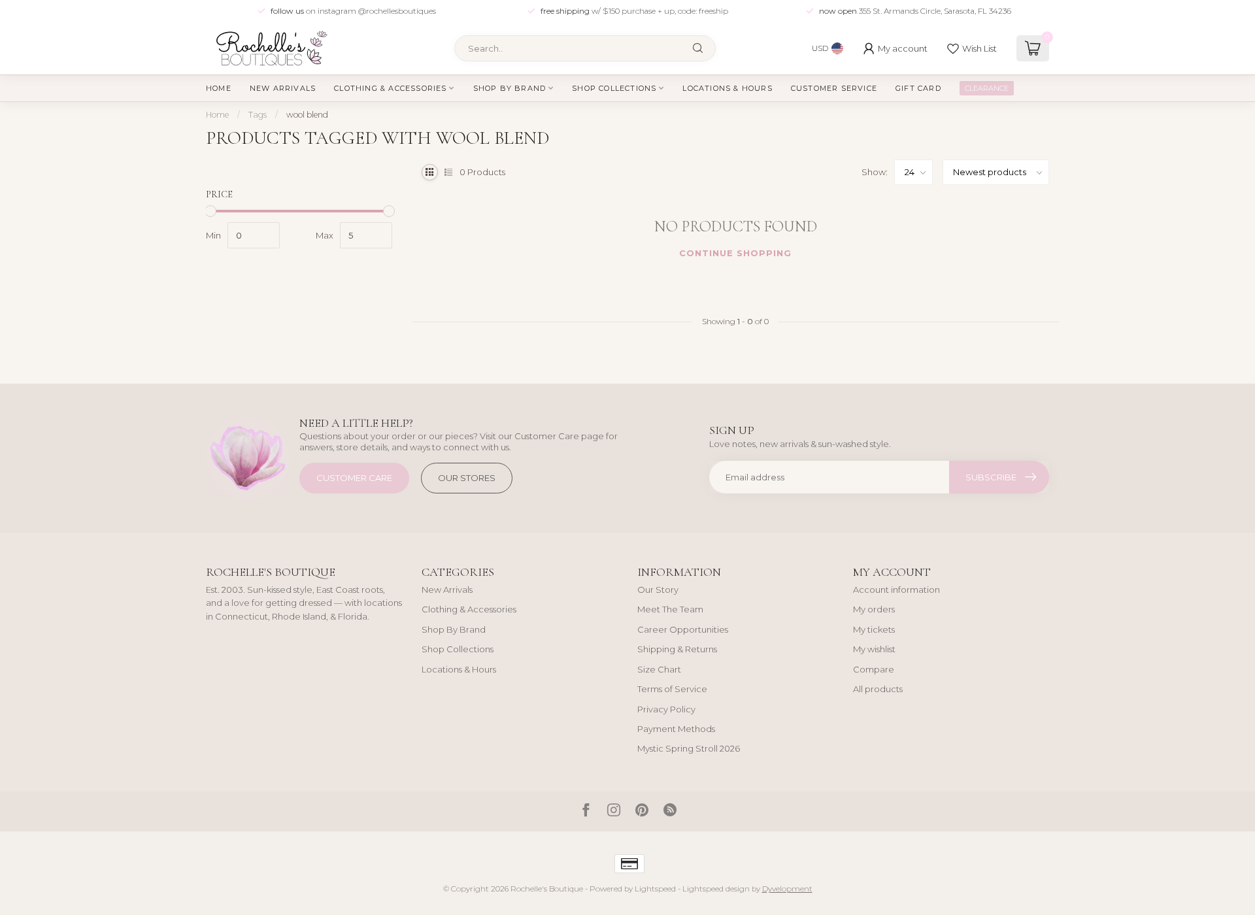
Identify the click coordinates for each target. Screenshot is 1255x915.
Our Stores (466, 478)
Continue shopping (735, 253)
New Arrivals (283, 88)
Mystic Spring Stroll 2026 (688, 748)
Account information (896, 589)
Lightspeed (655, 888)
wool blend (307, 115)
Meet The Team (670, 609)
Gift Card (918, 88)
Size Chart (659, 669)
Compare (873, 669)
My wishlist (874, 649)
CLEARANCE (987, 88)
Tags (257, 115)
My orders (874, 609)
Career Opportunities (682, 629)
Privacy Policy (666, 709)
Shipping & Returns (677, 649)
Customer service (834, 88)
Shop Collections (614, 88)
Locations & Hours (727, 88)
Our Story (657, 589)
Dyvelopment (787, 888)
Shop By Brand (509, 88)
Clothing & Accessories (390, 88)
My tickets (874, 629)
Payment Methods (676, 729)
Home (218, 88)
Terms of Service (672, 689)
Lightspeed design (716, 888)
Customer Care (354, 478)
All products (878, 689)
